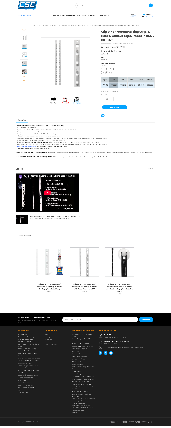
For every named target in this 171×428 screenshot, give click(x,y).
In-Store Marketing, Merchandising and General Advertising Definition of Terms (82, 405)
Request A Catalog (78, 354)
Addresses (48, 339)
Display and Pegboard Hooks (28, 375)
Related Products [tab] (24, 235)
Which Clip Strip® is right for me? (83, 379)
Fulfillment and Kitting (25, 377)
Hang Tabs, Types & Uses (80, 391)
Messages (48, 337)
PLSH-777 (44, 140)
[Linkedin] (102, 115)
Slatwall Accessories (24, 383)
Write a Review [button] (128, 44)
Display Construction (25, 363)
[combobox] (114, 5)
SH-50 (36, 134)
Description (22, 120)
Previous (24, 31)
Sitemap (74, 413)
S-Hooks (31, 134)
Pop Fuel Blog (103, 15)
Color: (107, 69)
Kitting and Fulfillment (138, 152)
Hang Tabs (75, 142)
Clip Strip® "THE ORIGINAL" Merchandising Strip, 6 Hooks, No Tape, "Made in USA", (49, 286)
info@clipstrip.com (110, 343)
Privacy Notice (76, 361)
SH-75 (43, 134)
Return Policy (76, 374)
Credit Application (78, 364)
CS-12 (74, 130)
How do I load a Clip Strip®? (81, 382)
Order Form (76, 351)
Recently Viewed (50, 342)
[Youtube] (111, 353)
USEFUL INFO (91, 15)
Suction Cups (22, 380)
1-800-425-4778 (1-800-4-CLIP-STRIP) (117, 337)
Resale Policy (76, 371)
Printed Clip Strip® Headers (81, 384)
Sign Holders (22, 334)
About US (56, 15)
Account (133, 15)
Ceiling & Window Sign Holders (28, 360)
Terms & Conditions (78, 359)
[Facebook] (100, 353)
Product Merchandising (26, 337)
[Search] (151, 5)
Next (24, 78)
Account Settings (51, 344)
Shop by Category (25, 15)
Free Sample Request (69, 15)
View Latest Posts (78, 410)
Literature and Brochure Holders (29, 358)
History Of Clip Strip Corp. (80, 343)
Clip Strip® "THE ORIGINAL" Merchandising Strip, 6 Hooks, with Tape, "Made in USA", (84, 286)
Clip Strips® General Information (83, 376)
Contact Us (81, 15)
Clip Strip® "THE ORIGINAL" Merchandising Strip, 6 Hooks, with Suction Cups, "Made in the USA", (119, 287)
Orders (47, 334)
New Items (21, 390)
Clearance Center (23, 392)
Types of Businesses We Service (82, 346)
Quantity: (104, 95)
